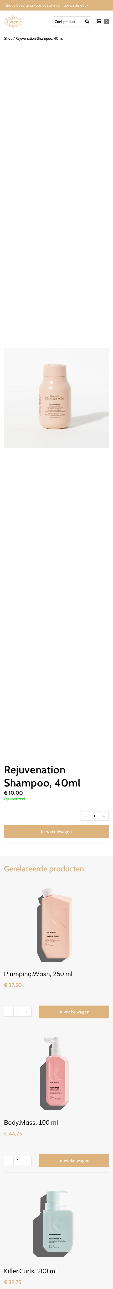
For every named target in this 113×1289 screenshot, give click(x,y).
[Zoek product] (72, 21)
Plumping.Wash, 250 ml (38, 974)
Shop (8, 38)
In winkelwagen (56, 831)
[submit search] (88, 21)
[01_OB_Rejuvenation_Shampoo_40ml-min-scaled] (56, 398)
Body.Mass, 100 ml (31, 1122)
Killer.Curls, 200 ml (30, 1271)
